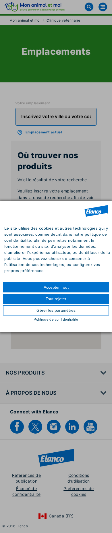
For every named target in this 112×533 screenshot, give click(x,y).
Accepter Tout (56, 287)
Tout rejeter (56, 298)
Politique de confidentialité (56, 319)
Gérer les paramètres (56, 310)
